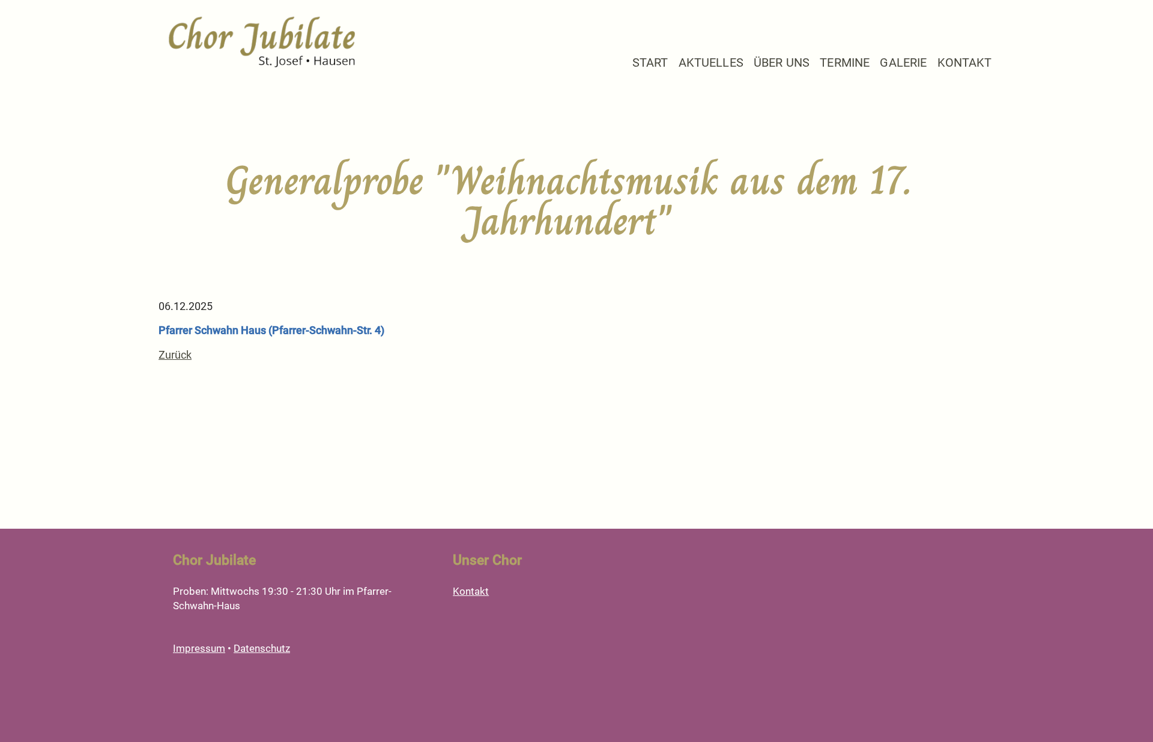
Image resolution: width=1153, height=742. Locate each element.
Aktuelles (711, 63)
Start (650, 63)
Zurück (175, 354)
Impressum (199, 648)
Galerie (903, 63)
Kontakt (964, 63)
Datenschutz (262, 648)
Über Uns (782, 63)
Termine (845, 63)
